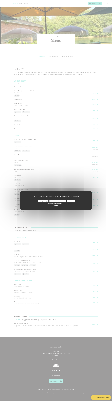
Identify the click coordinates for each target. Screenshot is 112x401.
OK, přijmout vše (43, 201)
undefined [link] (56, 205)
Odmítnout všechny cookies (57, 201)
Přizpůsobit (71, 201)
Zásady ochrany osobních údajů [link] (56, 203)
